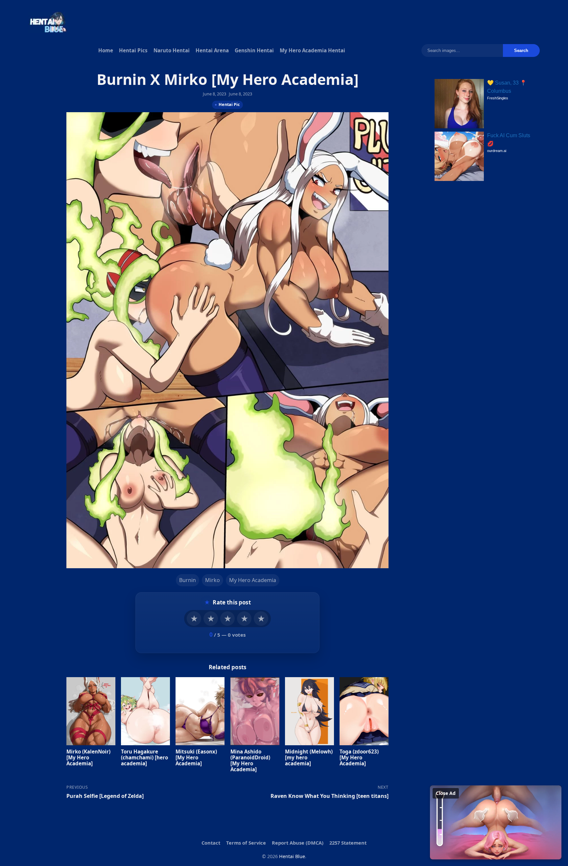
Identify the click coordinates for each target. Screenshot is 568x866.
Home (105, 50)
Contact (210, 842)
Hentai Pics (133, 50)
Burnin (187, 579)
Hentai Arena (212, 50)
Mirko (212, 579)
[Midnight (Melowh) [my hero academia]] (309, 711)
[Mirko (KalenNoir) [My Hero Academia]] (90, 711)
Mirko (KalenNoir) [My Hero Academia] (88, 757)
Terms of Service (246, 842)
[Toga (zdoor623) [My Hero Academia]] (364, 711)
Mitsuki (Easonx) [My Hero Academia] (196, 757)
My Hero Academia (252, 579)
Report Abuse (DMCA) (297, 842)
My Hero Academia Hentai (312, 50)
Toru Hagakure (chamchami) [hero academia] (144, 757)
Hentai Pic (229, 104)
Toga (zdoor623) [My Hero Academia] (359, 757)
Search (521, 50)
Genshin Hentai (254, 50)
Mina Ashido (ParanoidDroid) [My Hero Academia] (250, 760)
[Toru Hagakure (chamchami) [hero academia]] (145, 711)
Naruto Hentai (172, 50)
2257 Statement (348, 842)
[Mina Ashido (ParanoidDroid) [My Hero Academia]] (254, 711)
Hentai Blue (292, 856)
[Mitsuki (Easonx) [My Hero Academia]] (200, 711)
